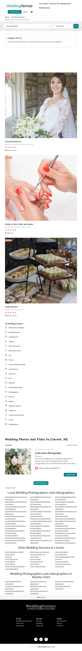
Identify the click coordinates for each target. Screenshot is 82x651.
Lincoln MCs (58, 559)
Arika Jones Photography (48, 453)
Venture (19, 6)
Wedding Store (66, 4)
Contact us (60, 626)
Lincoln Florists (34, 557)
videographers (14, 424)
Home (7, 17)
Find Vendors (44, 4)
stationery (12, 410)
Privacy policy (20, 626)
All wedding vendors (18, 17)
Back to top (41, 597)
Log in (25, 12)
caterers (11, 341)
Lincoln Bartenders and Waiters (14, 552)
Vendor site (39, 626)
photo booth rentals (15, 387)
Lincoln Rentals (34, 564)
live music (12, 374)
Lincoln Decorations (61, 554)
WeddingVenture (41, 606)
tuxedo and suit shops (16, 415)
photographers (14, 392)
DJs (10, 355)
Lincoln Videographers (11, 569)
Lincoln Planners (10, 564)
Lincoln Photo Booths (36, 562)
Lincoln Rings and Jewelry (62, 564)
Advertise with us (62, 621)
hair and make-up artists (17, 364)
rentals (11, 401)
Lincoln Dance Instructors (37, 554)
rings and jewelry (15, 406)
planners (12, 397)
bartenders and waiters (17, 328)
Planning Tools (54, 4)
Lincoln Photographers (62, 562)
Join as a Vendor (15, 12)
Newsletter (39, 623)
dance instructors (15, 346)
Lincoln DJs (8, 557)
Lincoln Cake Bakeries (61, 552)
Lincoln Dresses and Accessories (39, 552)
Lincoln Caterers (10, 554)
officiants (12, 383)
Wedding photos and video (44, 449)
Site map (39, 621)
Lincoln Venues (59, 566)
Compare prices (41, 483)
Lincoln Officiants (10, 562)
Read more (70, 474)
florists (11, 360)
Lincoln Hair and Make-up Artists (64, 557)
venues (11, 420)
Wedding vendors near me (24, 621)
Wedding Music (44, 8)
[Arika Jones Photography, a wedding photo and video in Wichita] (18, 463)
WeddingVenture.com (46, 647)
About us (59, 623)
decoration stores (15, 351)
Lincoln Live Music (35, 559)
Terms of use (20, 623)
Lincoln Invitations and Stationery (15, 566)
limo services (13, 369)
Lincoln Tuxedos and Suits (38, 566)
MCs (10, 378)
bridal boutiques (14, 332)
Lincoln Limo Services (11, 559)
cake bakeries (13, 337)
